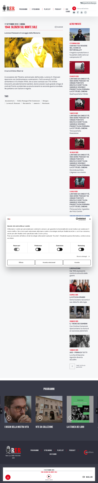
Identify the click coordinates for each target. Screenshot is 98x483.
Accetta (77, 262)
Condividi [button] (59, 27)
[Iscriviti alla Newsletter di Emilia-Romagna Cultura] (74, 12)
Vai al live (89, 477)
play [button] (49, 476)
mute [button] (83, 477)
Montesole (45, 103)
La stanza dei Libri (75, 427)
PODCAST (58, 9)
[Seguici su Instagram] (85, 12)
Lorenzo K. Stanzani (13, 103)
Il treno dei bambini (78, 324)
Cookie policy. (43, 233)
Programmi (23, 9)
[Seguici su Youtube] (81, 12)
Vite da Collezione (44, 427)
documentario (10, 101)
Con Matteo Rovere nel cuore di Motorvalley (78, 48)
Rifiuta (21, 262)
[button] (8, 52)
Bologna (45, 101)
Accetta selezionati (49, 262)
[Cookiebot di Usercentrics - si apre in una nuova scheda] (77, 219)
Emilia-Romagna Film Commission (28, 101)
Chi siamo (68, 10)
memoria (37, 103)
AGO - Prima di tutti (78, 352)
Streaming (36, 9)
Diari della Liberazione (75, 267)
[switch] (38, 249)
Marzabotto (27, 103)
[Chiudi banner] (90, 219)
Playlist (47, 9)
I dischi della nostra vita (16, 427)
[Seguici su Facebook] (78, 12)
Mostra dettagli (82, 256)
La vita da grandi (77, 297)
